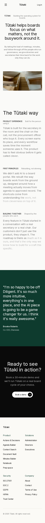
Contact (28, 485)
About (27, 481)
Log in (39, 5)
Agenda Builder (9, 445)
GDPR (5, 490)
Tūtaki (22, 4)
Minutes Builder (9, 459)
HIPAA (5, 494)
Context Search (9, 449)
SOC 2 (5, 485)
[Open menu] (5, 4)
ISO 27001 (7, 481)
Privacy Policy (31, 494)
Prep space (8, 468)
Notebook (7, 463)
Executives (29, 449)
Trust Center (8, 499)
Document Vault (9, 454)
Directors (29, 445)
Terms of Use (31, 490)
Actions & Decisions (11, 440)
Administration (31, 440)
